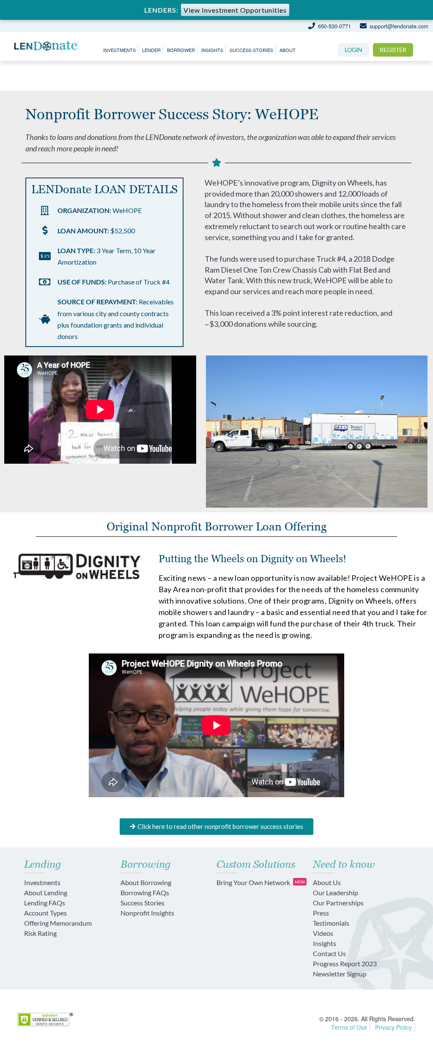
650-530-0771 (333, 26)
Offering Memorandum (58, 923)
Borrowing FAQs (145, 892)
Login (353, 49)
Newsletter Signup (340, 974)
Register (393, 49)
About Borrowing (146, 882)
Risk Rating (40, 933)
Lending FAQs (44, 903)
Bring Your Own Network (260, 882)
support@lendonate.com (398, 26)
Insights (212, 49)
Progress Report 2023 (345, 964)
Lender (151, 49)
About (288, 49)
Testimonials (331, 923)
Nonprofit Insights (147, 913)
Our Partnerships (338, 903)
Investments (119, 49)
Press (321, 913)
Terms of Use (349, 1027)
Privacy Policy (393, 1027)
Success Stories (251, 49)
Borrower (181, 49)
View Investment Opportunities (235, 10)
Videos (323, 933)
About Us (327, 882)
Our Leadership (335, 892)
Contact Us (329, 953)
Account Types (45, 913)
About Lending (45, 892)
